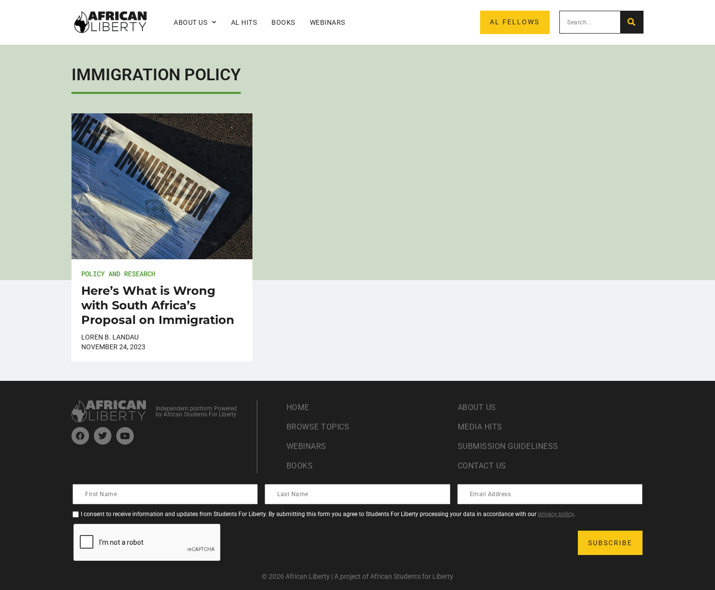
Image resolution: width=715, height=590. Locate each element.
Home (297, 407)
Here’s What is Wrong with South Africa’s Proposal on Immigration (157, 305)
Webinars (327, 22)
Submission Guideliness (508, 446)
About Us (477, 407)
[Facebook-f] (80, 436)
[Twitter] (102, 436)
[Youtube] (125, 436)
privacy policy (556, 514)
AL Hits (244, 22)
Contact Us (482, 465)
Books (283, 22)
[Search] (631, 22)
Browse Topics (318, 426)
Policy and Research (118, 273)
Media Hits (480, 426)
